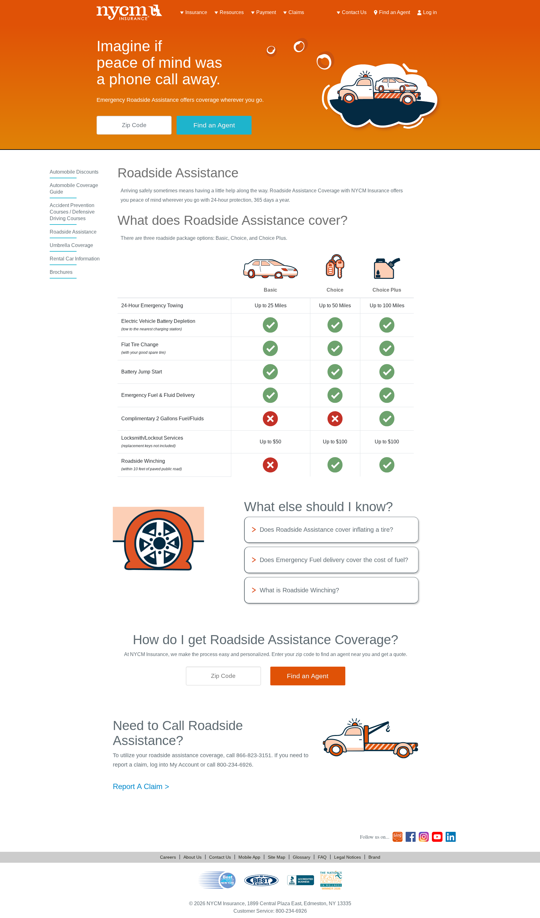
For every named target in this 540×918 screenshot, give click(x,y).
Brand (374, 857)
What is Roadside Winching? (299, 590)
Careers (168, 857)
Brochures (61, 272)
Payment (266, 12)
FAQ (322, 857)
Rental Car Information (75, 258)
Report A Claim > (141, 786)
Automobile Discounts (74, 172)
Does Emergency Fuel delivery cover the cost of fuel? (334, 559)
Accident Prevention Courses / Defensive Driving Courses (72, 212)
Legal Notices (347, 857)
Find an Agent (394, 12)
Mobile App (249, 857)
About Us (192, 857)
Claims (296, 12)
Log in (430, 12)
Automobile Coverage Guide (74, 189)
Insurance (196, 12)
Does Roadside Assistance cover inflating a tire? (326, 529)
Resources (232, 12)
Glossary (301, 857)
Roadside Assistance (73, 231)
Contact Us (354, 12)
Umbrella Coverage (71, 245)
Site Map (276, 857)
